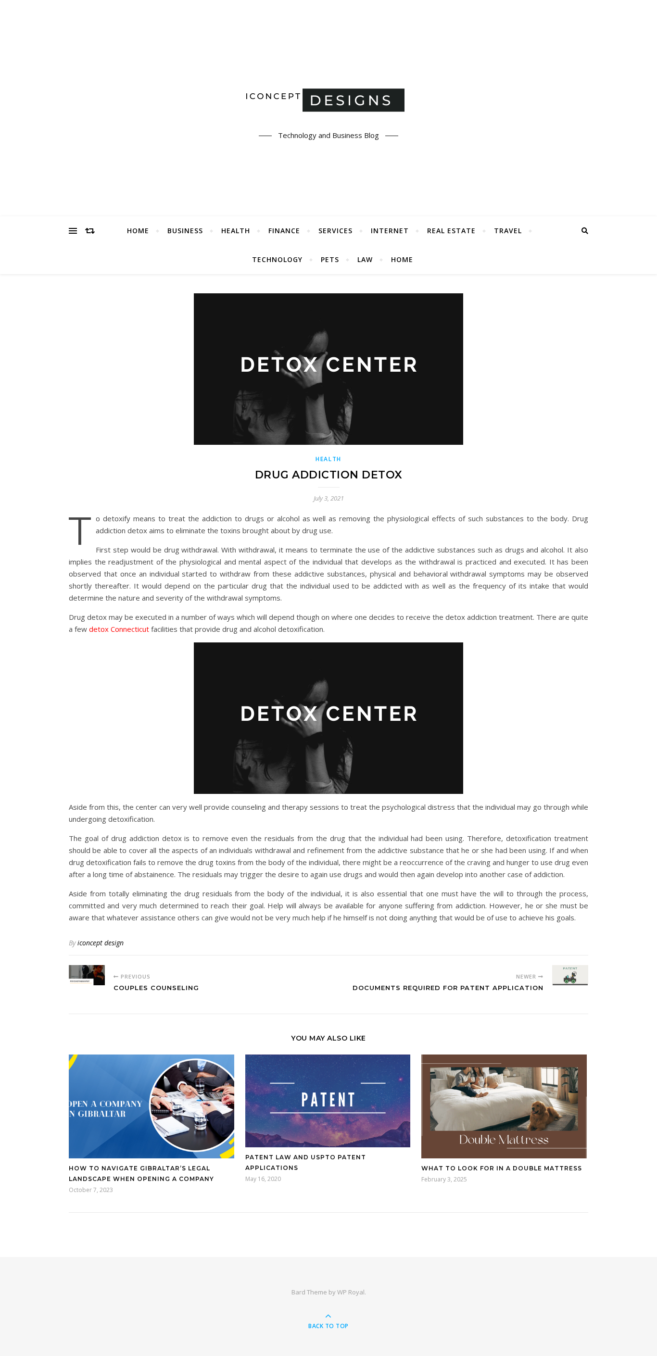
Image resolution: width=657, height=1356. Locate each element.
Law (365, 259)
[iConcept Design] (328, 100)
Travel (508, 230)
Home (138, 230)
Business (185, 230)
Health (235, 230)
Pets (330, 259)
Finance (284, 230)
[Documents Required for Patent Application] (570, 975)
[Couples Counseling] (87, 975)
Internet (390, 230)
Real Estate (451, 230)
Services (335, 230)
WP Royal (351, 1292)
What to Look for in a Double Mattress (501, 1168)
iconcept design (100, 942)
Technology (277, 259)
